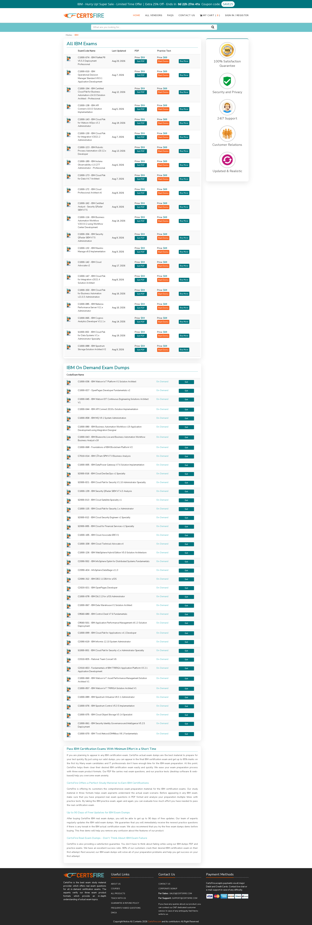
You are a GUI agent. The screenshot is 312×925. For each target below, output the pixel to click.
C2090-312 (83, 578)
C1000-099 (83, 632)
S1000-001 (83, 650)
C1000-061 (83, 723)
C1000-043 (83, 437)
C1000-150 (91, 293)
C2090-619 (83, 641)
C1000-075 (83, 714)
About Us (115, 884)
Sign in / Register (237, 15)
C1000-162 (91, 207)
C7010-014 (83, 456)
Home (136, 15)
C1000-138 (90, 109)
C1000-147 (91, 279)
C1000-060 (83, 678)
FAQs (170, 15)
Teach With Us (118, 898)
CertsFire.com (154, 921)
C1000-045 (83, 399)
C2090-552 (83, 561)
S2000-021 (83, 482)
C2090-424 (83, 570)
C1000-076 (83, 705)
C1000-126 (83, 552)
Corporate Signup (167, 888)
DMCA (114, 913)
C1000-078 (83, 596)
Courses (115, 888)
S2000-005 (83, 526)
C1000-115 (83, 508)
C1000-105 (83, 535)
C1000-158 (83, 543)
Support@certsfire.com (184, 898)
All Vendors (153, 15)
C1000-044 (83, 409)
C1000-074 (91, 61)
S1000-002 (91, 335)
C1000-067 (83, 605)
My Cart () (211, 15)
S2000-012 (83, 517)
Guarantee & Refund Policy (125, 903)
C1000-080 (83, 426)
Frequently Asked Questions (125, 908)
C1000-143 (91, 123)
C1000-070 (83, 733)
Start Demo (163, 61)
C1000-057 (83, 688)
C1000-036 (83, 381)
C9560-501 (83, 622)
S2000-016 (83, 473)
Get (186, 382)
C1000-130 (91, 137)
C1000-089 (83, 697)
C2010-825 (83, 659)
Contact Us (187, 15)
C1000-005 (83, 464)
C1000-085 (90, 307)
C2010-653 (83, 668)
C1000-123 (92, 151)
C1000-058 (83, 418)
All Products (118, 893)
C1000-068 (83, 447)
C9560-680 (83, 614)
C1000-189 (91, 165)
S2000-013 (83, 500)
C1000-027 (83, 390)
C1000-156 (90, 238)
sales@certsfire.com (181, 893)
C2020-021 (83, 587)
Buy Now (184, 61)
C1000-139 (83, 491)
